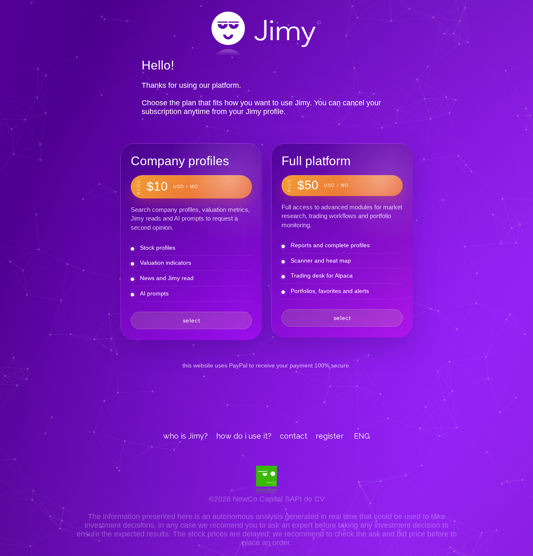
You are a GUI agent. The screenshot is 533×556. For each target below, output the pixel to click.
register (330, 436)
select (191, 320)
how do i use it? (243, 436)
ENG (362, 436)
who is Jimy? (185, 436)
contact (293, 436)
